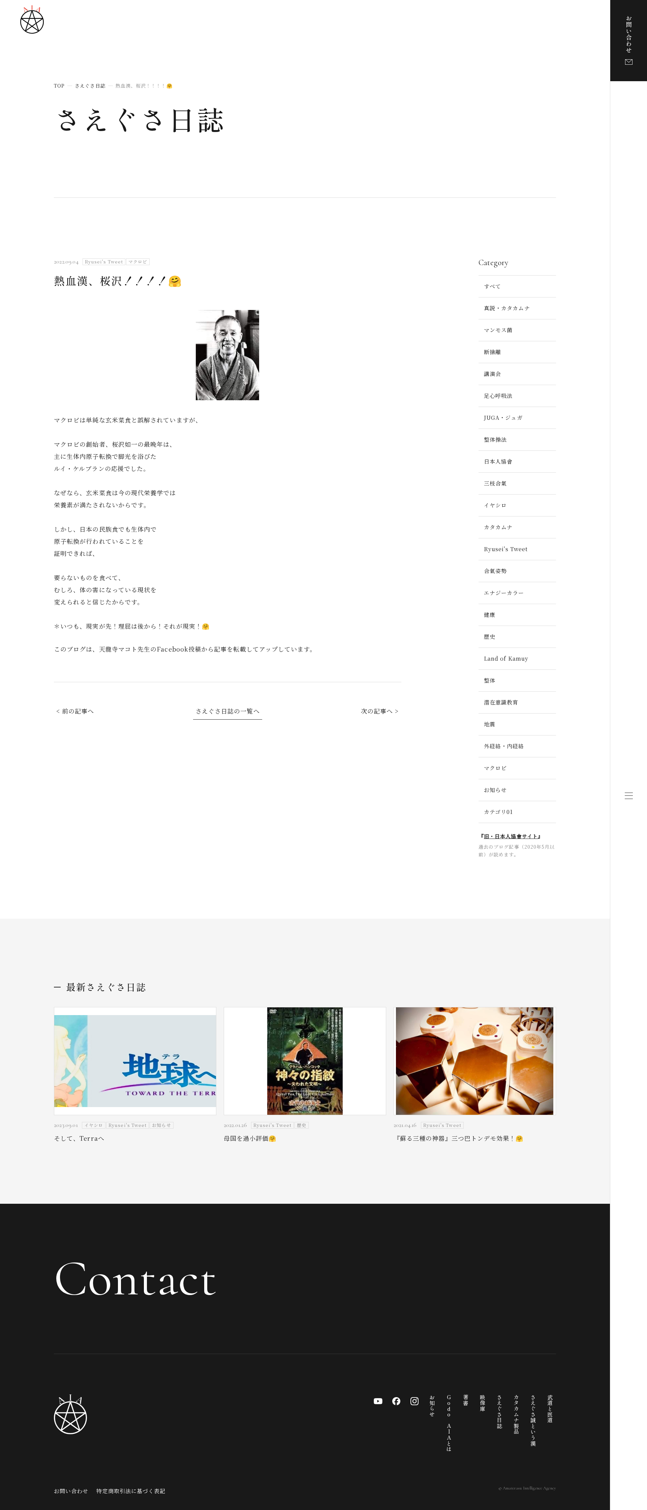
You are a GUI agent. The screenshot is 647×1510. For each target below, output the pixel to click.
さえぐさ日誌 (139, 118)
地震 (489, 724)
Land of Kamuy (506, 658)
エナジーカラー (504, 593)
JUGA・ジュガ (503, 417)
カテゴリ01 (498, 812)
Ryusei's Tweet (506, 549)
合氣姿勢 (495, 571)
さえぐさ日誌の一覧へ (227, 710)
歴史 (489, 636)
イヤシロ (495, 505)
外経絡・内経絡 (504, 746)
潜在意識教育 (501, 702)
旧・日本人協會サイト (511, 836)
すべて (492, 286)
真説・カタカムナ (507, 308)
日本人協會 (498, 461)
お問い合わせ (71, 1491)
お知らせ (495, 790)
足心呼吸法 (498, 396)
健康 (489, 615)
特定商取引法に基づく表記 (130, 1491)
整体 (489, 680)
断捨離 (492, 352)
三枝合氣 (495, 483)
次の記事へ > (380, 710)
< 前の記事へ (75, 710)
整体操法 (495, 439)
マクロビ (495, 768)
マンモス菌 (498, 330)
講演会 (492, 374)
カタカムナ (498, 527)
